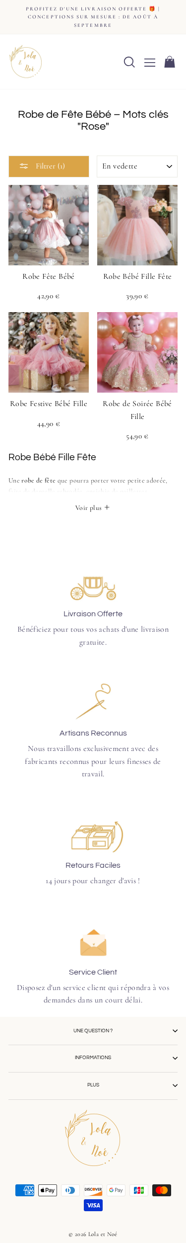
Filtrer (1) (49, 166)
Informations (93, 1057)
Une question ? (93, 1030)
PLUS (93, 1084)
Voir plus (89, 507)
